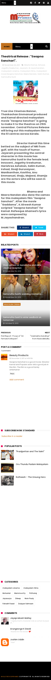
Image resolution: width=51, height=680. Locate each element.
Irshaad (41, 65)
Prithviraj (33, 593)
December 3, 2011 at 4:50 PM (21, 358)
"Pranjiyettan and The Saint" (30, 451)
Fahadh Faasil (8, 603)
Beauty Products (18, 355)
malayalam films (27, 71)
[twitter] (39, 3)
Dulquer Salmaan (25, 603)
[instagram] (31, 3)
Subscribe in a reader (12, 436)
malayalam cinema (10, 71)
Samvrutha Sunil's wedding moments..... (23, 294)
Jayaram (24, 68)
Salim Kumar (43, 74)
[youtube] (48, 3)
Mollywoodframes (10, 676)
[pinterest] (44, 3)
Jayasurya (7, 598)
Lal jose (7, 278)
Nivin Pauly (29, 598)
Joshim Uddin (17, 639)
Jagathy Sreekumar (10, 68)
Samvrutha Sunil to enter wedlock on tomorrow (22, 319)
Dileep (18, 598)
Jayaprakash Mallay (20, 618)
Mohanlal (6, 593)
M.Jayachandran (36, 68)
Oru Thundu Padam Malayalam (32, 464)
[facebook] (35, 3)
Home (7, 46)
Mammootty (20, 593)
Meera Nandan (30, 74)
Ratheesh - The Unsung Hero (31, 477)
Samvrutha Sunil (8, 77)
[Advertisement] (22, 532)
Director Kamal (30, 65)
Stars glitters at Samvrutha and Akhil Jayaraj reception (22, 266)
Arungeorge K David (20, 629)
